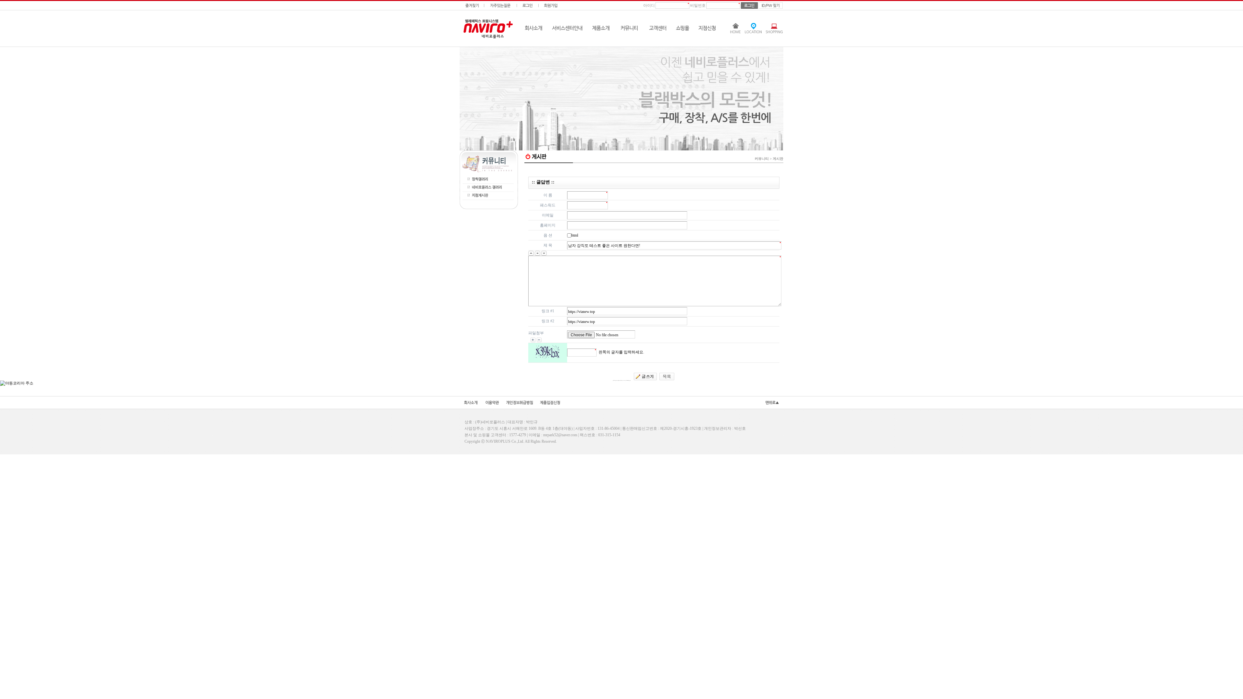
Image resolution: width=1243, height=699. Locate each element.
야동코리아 (654, 169)
